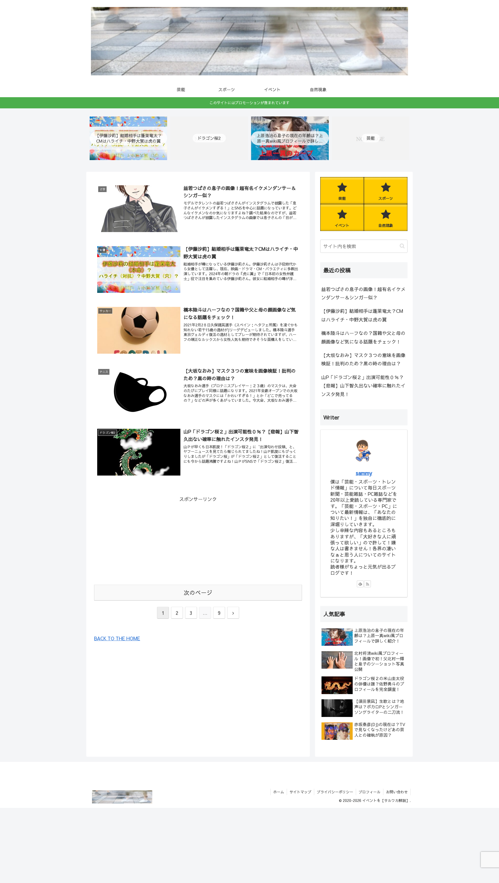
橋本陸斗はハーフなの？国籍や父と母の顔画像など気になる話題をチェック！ (363, 337)
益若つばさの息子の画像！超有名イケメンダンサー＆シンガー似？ (363, 293)
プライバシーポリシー (335, 791)
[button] (402, 246)
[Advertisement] (198, 540)
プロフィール (369, 791)
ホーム (278, 791)
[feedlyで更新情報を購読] (360, 584)
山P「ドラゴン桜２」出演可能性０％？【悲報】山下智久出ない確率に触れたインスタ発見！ (363, 385)
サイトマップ (300, 791)
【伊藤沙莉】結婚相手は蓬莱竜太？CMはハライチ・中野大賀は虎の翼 (362, 315)
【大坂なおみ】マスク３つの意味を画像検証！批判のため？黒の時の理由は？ (363, 359)
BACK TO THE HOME (117, 638)
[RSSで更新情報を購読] (367, 584)
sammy (364, 472)
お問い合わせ (397, 791)
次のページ (198, 592)
